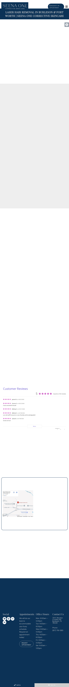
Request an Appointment (54, 6)
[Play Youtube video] (18, 51)
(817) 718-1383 (47, 373)
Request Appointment (26, 644)
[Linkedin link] (4, 622)
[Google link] (8, 619)
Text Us (52, 685)
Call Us (18, 685)
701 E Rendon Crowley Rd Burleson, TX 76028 (57, 620)
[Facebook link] (4, 619)
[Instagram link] (12, 619)
